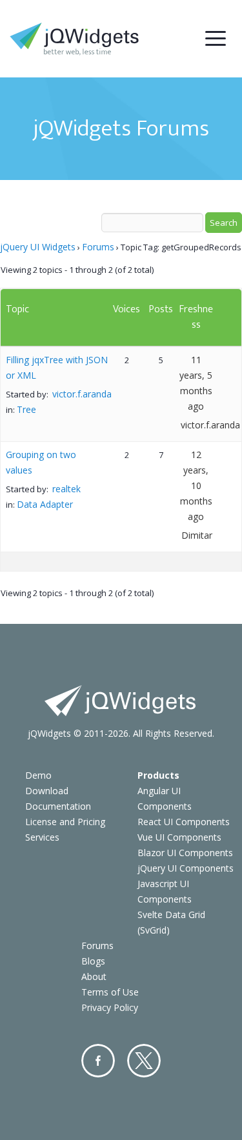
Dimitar (196, 535)
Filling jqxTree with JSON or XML (57, 367)
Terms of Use (110, 992)
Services (42, 837)
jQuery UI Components (185, 868)
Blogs (93, 961)
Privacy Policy (109, 1007)
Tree (26, 409)
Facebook (98, 1060)
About (93, 976)
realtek (66, 489)
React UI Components (183, 821)
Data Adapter (45, 504)
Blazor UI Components (185, 852)
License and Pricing (65, 821)
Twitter (144, 1060)
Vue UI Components (179, 837)
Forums (98, 247)
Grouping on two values (41, 462)
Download (46, 791)
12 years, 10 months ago (196, 485)
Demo (38, 775)
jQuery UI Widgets (38, 247)
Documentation (58, 806)
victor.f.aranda (82, 394)
